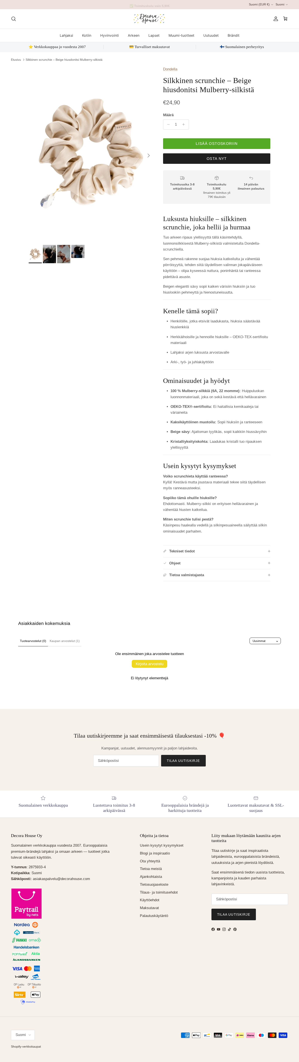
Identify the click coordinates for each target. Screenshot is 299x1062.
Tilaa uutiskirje (183, 761)
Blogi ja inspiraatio (155, 853)
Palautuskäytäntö (154, 916)
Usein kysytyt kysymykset (161, 845)
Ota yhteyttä (150, 861)
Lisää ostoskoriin (216, 144)
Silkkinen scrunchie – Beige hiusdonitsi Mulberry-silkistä (64, 59)
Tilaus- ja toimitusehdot (159, 892)
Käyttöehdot (149, 900)
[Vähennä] (167, 124)
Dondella (170, 69)
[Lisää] (185, 124)
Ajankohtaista (151, 877)
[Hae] (13, 18)
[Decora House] (149, 19)
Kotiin (86, 35)
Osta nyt (217, 159)
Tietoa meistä (151, 869)
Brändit (233, 35)
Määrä (168, 115)
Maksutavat (149, 908)
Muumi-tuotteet (181, 35)
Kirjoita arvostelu (149, 664)
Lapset (154, 35)
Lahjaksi (66, 35)
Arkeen (133, 35)
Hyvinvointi (109, 35)
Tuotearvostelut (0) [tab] (33, 641)
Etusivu (16, 59)
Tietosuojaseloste (154, 884)
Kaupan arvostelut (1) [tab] (65, 641)
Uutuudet (211, 35)
